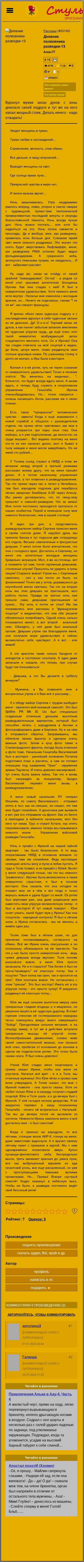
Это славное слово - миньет (57, 86)
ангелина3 (31, 1325)
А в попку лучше (54, 94)
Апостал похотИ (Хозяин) (31, 1465)
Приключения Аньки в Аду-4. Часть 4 (40, 1396)
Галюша (29, 1356)
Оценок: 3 (37, 1219)
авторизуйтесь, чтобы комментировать (41, 1315)
